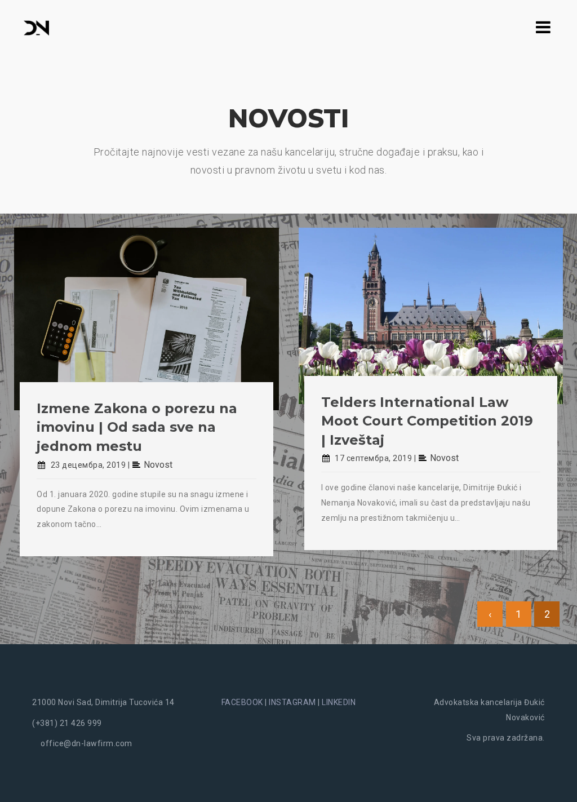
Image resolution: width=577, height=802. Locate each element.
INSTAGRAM (292, 702)
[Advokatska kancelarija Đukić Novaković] (36, 27)
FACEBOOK (242, 702)
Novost (158, 464)
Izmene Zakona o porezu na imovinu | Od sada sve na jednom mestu (137, 427)
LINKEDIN (339, 702)
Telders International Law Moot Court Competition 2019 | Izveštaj (427, 421)
